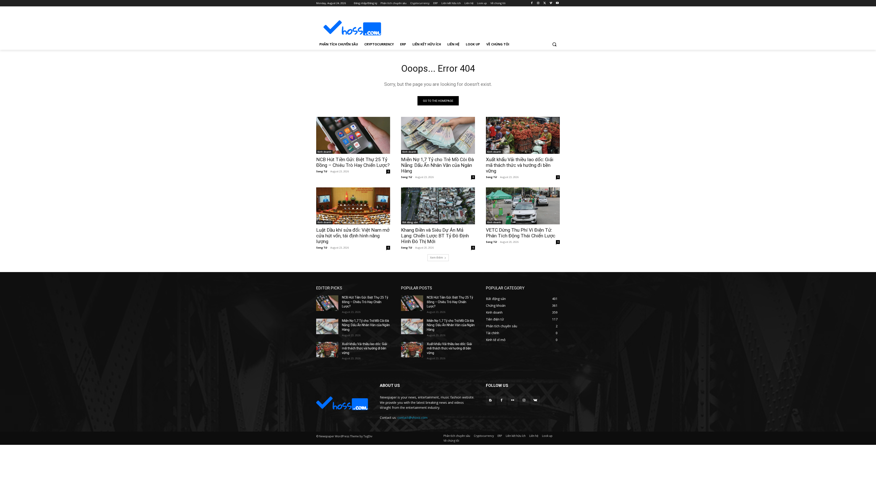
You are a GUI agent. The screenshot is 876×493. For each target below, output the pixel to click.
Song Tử (321, 171)
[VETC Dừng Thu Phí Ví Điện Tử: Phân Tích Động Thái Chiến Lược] (523, 205)
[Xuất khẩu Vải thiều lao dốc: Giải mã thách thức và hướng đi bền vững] (523, 135)
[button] (554, 44)
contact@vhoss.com (412, 417)
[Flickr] (512, 400)
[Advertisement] (472, 24)
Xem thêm (436, 258)
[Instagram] (538, 3)
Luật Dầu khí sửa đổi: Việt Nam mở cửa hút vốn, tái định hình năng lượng (352, 235)
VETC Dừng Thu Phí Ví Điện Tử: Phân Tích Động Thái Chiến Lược (520, 233)
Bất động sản (410, 222)
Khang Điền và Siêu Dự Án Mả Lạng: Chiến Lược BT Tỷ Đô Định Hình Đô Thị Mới (435, 235)
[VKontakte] (535, 400)
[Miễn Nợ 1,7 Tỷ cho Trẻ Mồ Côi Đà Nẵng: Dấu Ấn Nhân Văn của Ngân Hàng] (438, 135)
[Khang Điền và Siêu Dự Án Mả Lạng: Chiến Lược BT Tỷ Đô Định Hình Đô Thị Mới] (438, 205)
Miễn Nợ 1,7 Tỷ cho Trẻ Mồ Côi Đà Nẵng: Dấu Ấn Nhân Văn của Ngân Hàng (437, 165)
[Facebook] (531, 3)
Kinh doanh (324, 151)
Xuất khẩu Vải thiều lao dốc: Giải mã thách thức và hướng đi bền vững (519, 165)
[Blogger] (490, 400)
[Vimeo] (550, 3)
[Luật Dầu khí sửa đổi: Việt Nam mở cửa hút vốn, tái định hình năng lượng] (353, 205)
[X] (544, 3)
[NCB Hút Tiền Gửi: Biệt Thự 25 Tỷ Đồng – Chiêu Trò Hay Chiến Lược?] (353, 135)
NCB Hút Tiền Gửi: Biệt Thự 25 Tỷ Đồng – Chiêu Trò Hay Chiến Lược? (353, 162)
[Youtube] (557, 3)
